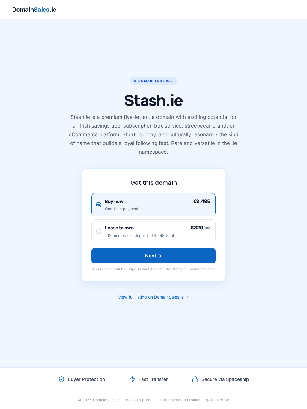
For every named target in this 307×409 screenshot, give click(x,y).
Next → (153, 256)
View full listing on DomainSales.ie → (153, 296)
